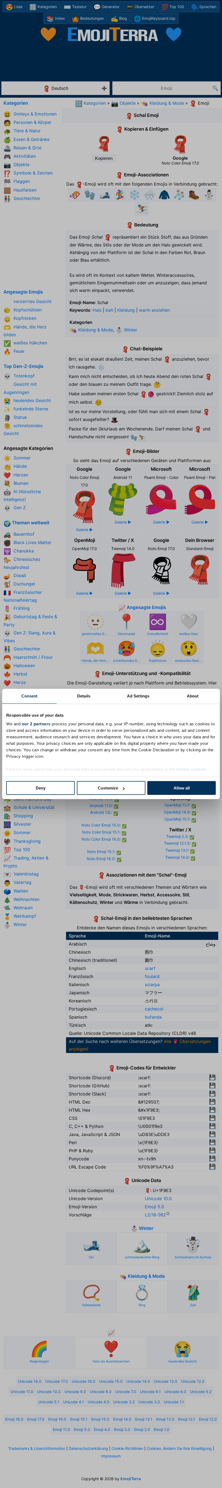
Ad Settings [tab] (138, 696)
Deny (40, 788)
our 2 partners (36, 724)
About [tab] (193, 696)
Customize (108, 788)
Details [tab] (83, 696)
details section (191, 769)
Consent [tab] (29, 696)
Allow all (182, 788)
